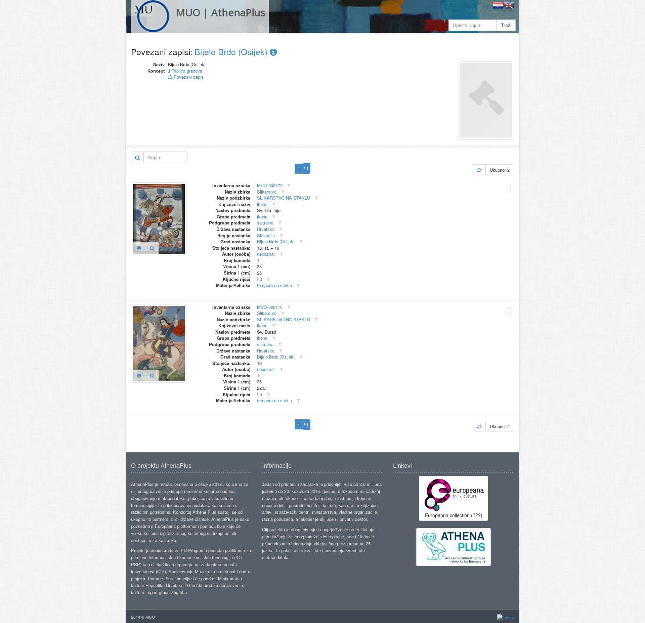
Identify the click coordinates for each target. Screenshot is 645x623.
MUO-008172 (270, 185)
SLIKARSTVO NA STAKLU (283, 198)
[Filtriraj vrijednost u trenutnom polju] (289, 185)
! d (259, 279)
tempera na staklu (274, 285)
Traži (506, 25)
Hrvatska (265, 229)
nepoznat (266, 254)
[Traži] (137, 157)
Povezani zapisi (188, 77)
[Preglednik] (152, 248)
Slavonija (266, 235)
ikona (262, 204)
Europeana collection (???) (453, 515)
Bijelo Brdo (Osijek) (232, 51)
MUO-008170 (270, 307)
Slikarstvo (266, 192)
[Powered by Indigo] (505, 617)
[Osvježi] (479, 169)
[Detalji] (139, 248)
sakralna (265, 222)
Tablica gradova (186, 71)
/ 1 (306, 168)
